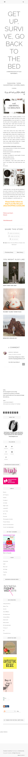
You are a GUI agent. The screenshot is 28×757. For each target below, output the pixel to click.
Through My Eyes (7, 633)
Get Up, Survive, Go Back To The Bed (14, 40)
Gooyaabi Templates (7, 753)
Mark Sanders (6, 622)
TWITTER (12, 448)
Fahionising (5, 561)
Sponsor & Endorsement (8, 524)
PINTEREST (6, 459)
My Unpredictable (7, 625)
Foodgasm (5, 500)
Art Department (6, 614)
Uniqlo (4, 574)
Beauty (4, 492)
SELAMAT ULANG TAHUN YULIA (12, 311)
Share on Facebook (14, 233)
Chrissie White (6, 617)
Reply (24, 364)
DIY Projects (6, 494)
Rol (3, 630)
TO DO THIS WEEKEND (8, 527)
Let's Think (5, 511)
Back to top (21, 755)
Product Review (6, 521)
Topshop (5, 572)
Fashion (8, 242)
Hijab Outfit (5, 505)
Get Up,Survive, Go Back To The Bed (11, 404)
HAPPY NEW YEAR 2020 (9, 285)
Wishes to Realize (18, 242)
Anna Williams (6, 611)
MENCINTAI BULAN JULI (10, 338)
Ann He (4, 609)
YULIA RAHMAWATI (8, 402)
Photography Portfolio (8, 519)
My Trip (4, 513)
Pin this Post (15, 239)
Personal (12, 242)
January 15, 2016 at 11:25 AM (15, 354)
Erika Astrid (5, 619)
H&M (4, 564)
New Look (5, 566)
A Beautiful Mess (6, 603)
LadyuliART (5, 508)
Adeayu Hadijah (13, 352)
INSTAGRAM (6, 448)
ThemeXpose (14, 750)
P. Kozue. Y (5, 627)
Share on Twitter (14, 236)
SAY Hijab (5, 569)
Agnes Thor (5, 606)
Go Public (5, 502)
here (20, 120)
